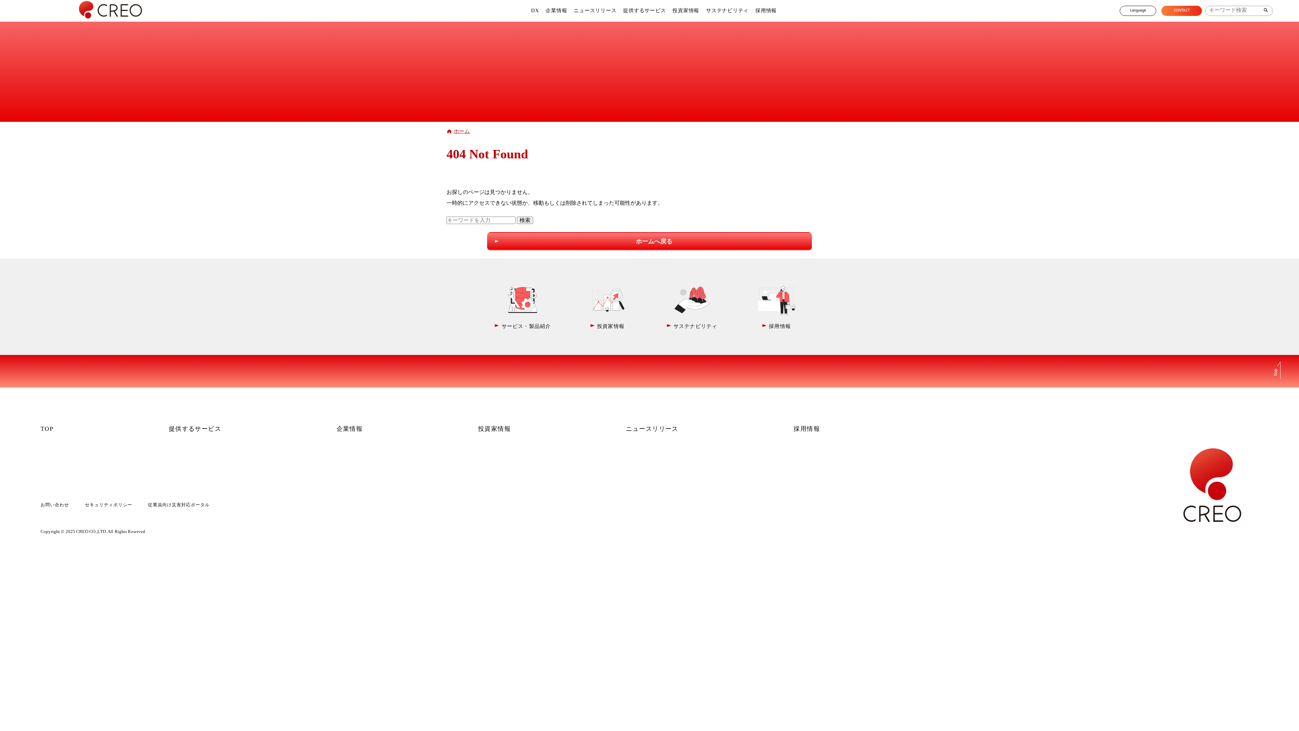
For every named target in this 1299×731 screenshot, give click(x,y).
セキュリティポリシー (108, 504)
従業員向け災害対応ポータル (179, 504)
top (1276, 371)
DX (535, 10)
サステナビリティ (727, 10)
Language (1138, 11)
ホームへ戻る (654, 241)
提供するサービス (644, 10)
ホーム (462, 131)
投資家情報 (686, 10)
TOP (47, 428)
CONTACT (1182, 11)
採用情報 (766, 10)
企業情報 (556, 10)
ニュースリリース (595, 10)
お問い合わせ (55, 504)
